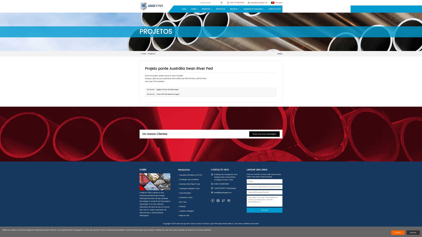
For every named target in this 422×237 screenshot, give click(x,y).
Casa (144, 53)
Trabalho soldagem (186, 211)
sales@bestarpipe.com (259, 2)
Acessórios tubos (185, 197)
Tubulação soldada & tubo (189, 188)
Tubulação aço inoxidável (189, 179)
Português (278, 2)
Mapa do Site (184, 215)
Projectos (151, 53)
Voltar (279, 53)
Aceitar (398, 232)
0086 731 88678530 (237, 2)
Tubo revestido (185, 193)
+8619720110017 (220, 188)
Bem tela (182, 202)
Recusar (413, 232)
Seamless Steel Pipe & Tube (189, 184)
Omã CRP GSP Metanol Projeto (168, 94)
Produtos (184, 170)
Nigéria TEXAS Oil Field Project (168, 89)
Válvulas (182, 206)
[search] (221, 3)
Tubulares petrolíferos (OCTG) (190, 175)
